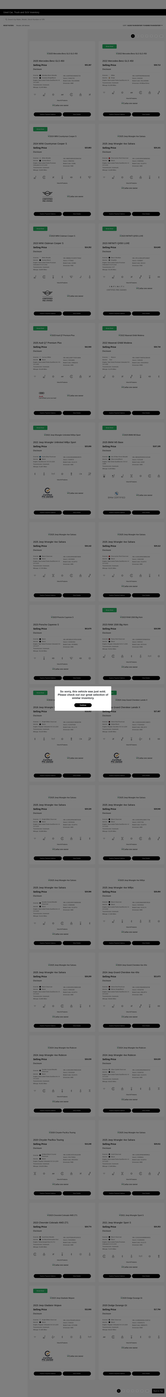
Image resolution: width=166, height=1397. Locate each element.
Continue (83, 705)
